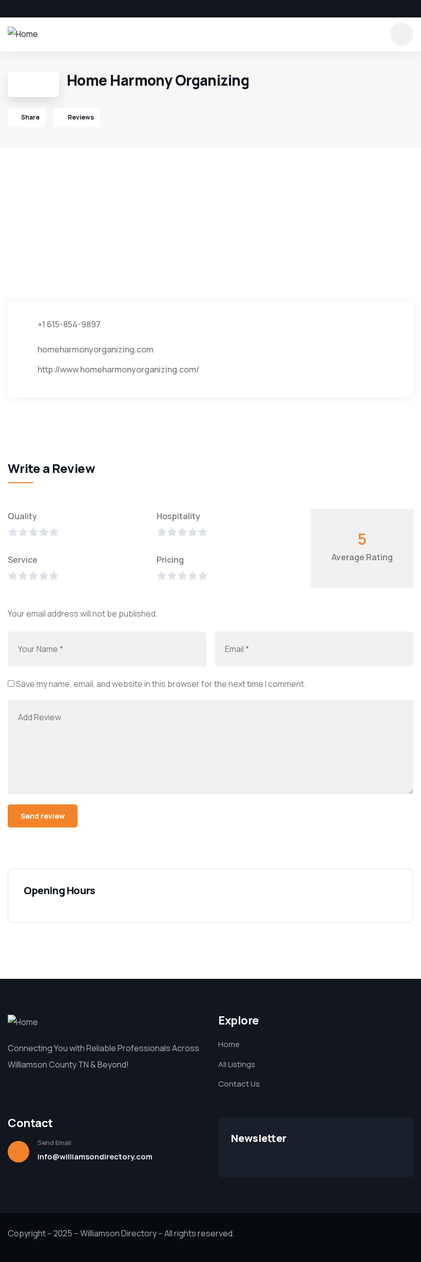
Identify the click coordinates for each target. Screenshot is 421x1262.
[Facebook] (11, 8)
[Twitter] (28, 8)
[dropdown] (401, 34)
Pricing (170, 559)
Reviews (80, 117)
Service (22, 559)
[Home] (23, 34)
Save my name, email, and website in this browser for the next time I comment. (161, 683)
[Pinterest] (63, 8)
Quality (22, 516)
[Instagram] (46, 8)
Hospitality (178, 516)
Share (30, 117)
